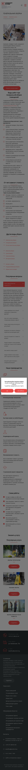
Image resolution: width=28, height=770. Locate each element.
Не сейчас (21, 391)
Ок (7, 391)
